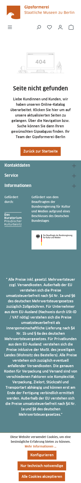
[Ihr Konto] (60, 27)
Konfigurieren (42, 455)
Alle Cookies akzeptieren (42, 476)
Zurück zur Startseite (40, 151)
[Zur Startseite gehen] (40, 12)
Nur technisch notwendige (41, 466)
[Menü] (9, 27)
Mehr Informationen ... (40, 446)
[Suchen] (38, 27)
